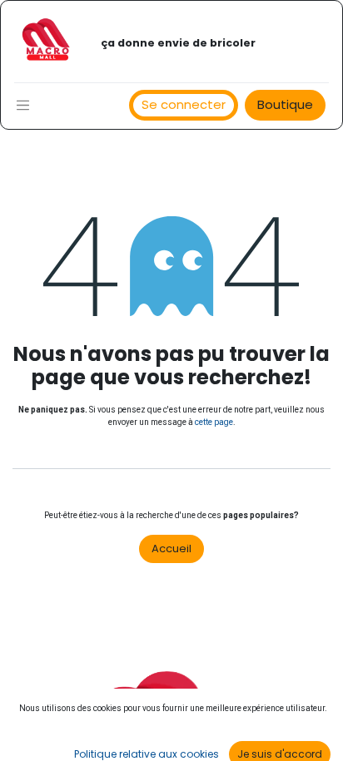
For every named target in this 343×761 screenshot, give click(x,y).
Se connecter (184, 104)
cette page (214, 422)
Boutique (285, 104)
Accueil (171, 548)
